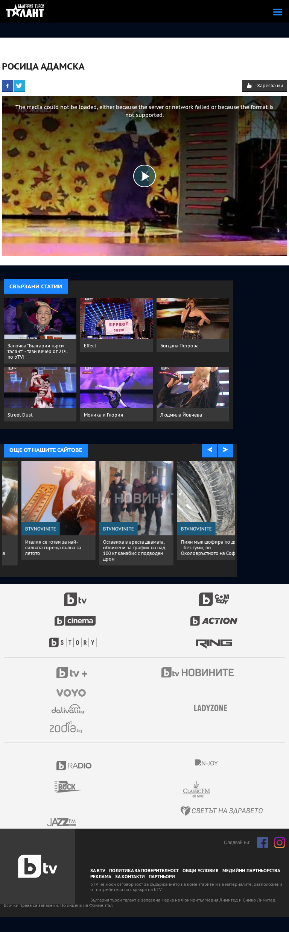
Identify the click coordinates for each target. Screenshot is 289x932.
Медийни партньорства (251, 871)
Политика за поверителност (144, 871)
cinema (75, 617)
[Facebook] (7, 85)
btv (75, 595)
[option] (41, 510)
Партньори (162, 877)
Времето (68, 709)
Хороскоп (68, 727)
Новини (200, 673)
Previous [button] (209, 450)
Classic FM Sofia (217, 789)
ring (214, 639)
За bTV (97, 871)
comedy (214, 595)
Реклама (100, 877)
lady (75, 639)
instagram (279, 842)
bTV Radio (74, 765)
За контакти (130, 877)
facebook (262, 842)
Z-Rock (72, 787)
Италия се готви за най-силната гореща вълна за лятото (36, 547)
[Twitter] (19, 85)
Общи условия (201, 871)
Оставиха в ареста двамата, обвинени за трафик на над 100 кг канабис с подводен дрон (116, 550)
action (214, 617)
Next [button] (225, 450)
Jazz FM (62, 822)
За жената (213, 708)
